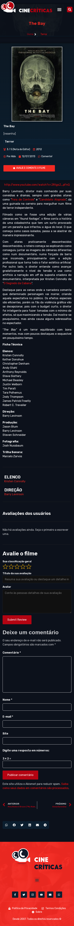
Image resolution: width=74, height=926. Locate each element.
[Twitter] (24, 894)
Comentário (12, 652)
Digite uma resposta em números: (26, 750)
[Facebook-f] (15, 894)
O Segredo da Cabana (17, 283)
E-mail (8, 716)
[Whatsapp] (59, 894)
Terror (43, 34)
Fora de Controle (23, 199)
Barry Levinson (14, 494)
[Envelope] (50, 894)
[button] (59, 9)
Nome (7, 699)
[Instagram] (33, 894)
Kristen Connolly (14, 481)
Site (5, 733)
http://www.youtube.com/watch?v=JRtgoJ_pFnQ (37, 184)
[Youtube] (41, 894)
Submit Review (17, 619)
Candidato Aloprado (53, 199)
